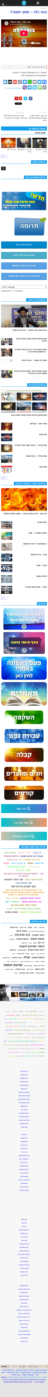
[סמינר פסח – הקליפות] (6, 426)
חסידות (24, 1226)
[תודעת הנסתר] (6, 579)
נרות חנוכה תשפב (8, 1037)
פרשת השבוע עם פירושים (22, 1045)
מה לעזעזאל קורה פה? (31, 1034)
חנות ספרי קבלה (28, 1375)
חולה (35, 1022)
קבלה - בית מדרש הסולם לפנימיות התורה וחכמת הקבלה (27, 1377)
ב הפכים (15, 1011)
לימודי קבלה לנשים (16, 867)
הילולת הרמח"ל (11, 856)
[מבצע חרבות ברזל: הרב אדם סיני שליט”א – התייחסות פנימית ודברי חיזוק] (6, 352)
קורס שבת (43, 434)
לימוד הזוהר (23, 1026)
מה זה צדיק (41, 1034)
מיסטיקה (13, 950)
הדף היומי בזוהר (8, 1370)
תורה (17, 1056)
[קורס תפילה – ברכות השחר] (6, 459)
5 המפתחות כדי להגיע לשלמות (35, 544)
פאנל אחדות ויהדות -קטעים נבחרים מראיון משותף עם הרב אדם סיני (30, 372)
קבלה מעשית (6, 958)
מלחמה (32, 954)
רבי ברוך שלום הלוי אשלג (27, 961)
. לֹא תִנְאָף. (37, 853)
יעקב (34, 943)
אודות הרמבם (33, 1011)
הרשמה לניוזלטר (12, 1019)
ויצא (6, 1019)
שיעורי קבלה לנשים (38, 966)
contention (41, 1011)
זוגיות (11, 935)
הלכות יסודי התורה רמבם (25, 1019)
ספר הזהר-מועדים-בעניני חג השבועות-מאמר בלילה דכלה (22, 1041)
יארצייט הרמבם (9, 1022)
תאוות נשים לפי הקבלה (30, 912)
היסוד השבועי (38, 935)
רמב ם (27, 1052)
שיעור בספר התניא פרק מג (23, 905)
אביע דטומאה (24, 853)
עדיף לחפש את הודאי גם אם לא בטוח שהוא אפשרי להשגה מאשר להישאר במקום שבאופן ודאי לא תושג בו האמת (23, 892)
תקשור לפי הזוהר (9, 1056)
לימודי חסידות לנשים (31, 946)
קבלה (26, 957)
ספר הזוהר (20, 954)
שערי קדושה (28, 966)
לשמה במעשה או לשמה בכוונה (22, 1030)
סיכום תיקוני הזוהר (34, 879)
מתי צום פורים (18, 1037)
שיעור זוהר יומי (40, 1056)
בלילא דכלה (10, 853)
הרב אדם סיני (22, 935)
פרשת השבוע (38, 957)
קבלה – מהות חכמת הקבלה (36, 587)
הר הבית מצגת (14, 860)
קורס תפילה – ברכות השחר (36, 456)
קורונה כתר (41, 1052)
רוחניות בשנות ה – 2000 (38, 533)
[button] (3, 3)
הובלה (18, 1015)
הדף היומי (24, 1223)
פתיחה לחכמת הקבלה (8, 1045)
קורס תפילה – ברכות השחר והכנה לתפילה (31, 445)
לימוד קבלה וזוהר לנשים (38, 1030)
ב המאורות (21, 1011)
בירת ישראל (8, 1011)
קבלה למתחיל (17, 958)
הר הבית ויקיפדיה (31, 860)
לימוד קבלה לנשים (36, 950)
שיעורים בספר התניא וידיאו (27, 908)
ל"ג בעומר (24, 943)
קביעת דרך (41, 1048)
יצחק (30, 943)
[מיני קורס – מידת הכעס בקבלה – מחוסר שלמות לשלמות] (24, 499)
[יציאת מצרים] (6, 525)
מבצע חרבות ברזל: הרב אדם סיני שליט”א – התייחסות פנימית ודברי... (31, 350)
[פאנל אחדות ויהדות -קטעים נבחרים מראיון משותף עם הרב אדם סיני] (6, 374)
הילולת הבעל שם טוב (38, 1019)
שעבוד (9, 908)
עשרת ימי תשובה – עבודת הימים (34, 360)
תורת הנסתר (39, 969)
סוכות (27, 954)
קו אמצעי (15, 902)
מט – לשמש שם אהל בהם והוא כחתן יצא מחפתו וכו (23, 874)
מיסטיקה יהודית (40, 954)
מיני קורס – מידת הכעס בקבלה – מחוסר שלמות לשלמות (25, 514)
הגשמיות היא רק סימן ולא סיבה (29, 1015)
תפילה (16, 973)
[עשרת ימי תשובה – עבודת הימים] (6, 363)
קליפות (37, 961)
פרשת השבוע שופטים (30, 898)
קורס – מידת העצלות (39, 555)
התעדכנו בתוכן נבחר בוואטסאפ (24, 266)
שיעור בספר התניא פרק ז (14, 1052)
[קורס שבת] (6, 437)
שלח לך (22, 1056)
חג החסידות (41, 1022)
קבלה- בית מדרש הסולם (24, 1370)
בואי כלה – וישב (11, 149)
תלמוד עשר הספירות (26, 973)
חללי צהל (30, 1022)
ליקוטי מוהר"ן (22, 950)
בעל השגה (41, 1015)
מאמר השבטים (23, 870)
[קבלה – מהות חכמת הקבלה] (6, 590)
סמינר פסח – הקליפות (38, 424)
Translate (19, 291)
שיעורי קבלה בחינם (30, 1056)
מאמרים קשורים (37, 128)
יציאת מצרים (42, 522)
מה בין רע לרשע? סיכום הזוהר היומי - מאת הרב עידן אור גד (13, 117)
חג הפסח (39, 863)
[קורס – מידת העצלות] (6, 557)
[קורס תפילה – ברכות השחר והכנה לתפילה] (6, 448)
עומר (5, 1041)
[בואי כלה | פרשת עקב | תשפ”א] (39, 143)
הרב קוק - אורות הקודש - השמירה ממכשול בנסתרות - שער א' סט (35, 118)
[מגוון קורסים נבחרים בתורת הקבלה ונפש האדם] (6, 342)
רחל (7, 902)
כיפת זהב (41, 1026)
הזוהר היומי (21, 931)
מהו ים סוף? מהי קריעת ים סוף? (15, 1034)
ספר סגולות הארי (23, 883)
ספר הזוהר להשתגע (13, 879)
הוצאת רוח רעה (11, 1015)
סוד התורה (41, 1041)
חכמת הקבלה (22, 939)
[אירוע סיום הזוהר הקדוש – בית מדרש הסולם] (24, 316)
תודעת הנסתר (41, 576)
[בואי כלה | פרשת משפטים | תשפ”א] (24, 143)
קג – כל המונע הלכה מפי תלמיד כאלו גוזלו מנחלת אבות (22, 1048)
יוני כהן (41, 943)
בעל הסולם (14, 927)
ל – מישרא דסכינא (33, 1026)
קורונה (42, 961)
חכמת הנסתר (37, 939)
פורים (13, 954)
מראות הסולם (26, 1037)
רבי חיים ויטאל (15, 961)
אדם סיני (41, 927)
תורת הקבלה (20, 969)
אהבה (35, 927)
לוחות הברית (33, 867)
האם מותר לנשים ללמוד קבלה (36, 931)
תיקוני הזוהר (40, 973)
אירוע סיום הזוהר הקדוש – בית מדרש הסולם (30, 330)
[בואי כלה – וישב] (8, 143)
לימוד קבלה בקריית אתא (12, 1026)
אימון (27, 1011)
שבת (23, 1052)
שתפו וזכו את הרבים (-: (13, 88)
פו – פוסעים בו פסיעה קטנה (37, 1045)
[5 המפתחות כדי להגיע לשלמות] (6, 547)
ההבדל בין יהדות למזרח (31, 856)
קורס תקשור (34, 1052)
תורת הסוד (29, 969)
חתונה (30, 863)
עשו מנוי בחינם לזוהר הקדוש (24, 255)
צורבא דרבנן (12, 898)
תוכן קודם (40, 132)
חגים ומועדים (24, 1141)
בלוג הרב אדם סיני (12, 1372)
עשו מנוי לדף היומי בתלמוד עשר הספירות (24, 276)
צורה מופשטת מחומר (31, 902)
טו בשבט (12, 939)
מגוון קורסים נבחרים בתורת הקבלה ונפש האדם (29, 415)
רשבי (8, 961)
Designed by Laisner (21, 1382)
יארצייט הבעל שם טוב (20, 1022)
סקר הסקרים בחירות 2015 (23, 886)
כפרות (6, 863)
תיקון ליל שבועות (9, 969)
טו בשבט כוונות (18, 863)
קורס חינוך (43, 467)
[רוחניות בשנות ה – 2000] (6, 536)
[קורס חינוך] (6, 470)
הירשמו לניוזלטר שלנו (24, 245)
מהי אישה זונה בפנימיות (38, 1037)
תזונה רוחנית (11, 912)
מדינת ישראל (8, 1030)
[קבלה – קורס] (6, 568)
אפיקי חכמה (23, 927)
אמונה (30, 927)
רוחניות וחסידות (24, 1338)
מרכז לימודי (16, 1375)
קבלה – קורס (42, 565)
